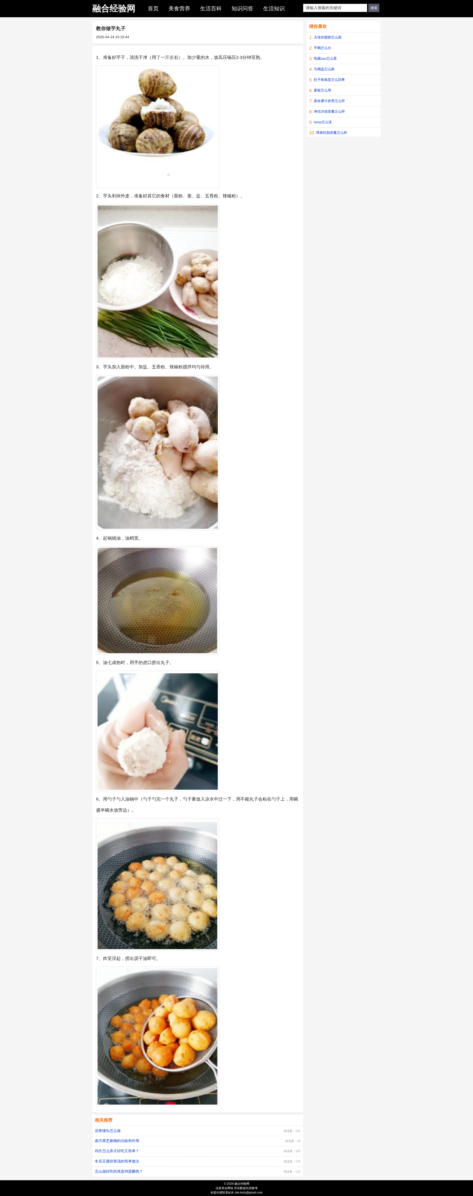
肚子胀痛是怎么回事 (329, 80)
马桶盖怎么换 (324, 69)
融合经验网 (113, 8)
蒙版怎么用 (322, 90)
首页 (153, 8)
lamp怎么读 (323, 122)
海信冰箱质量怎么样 (329, 111)
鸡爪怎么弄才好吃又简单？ (117, 1151)
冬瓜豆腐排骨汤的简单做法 (117, 1161)
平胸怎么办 (322, 48)
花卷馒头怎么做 (108, 1130)
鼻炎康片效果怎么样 (329, 101)
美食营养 (179, 8)
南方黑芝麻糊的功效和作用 (117, 1141)
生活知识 (274, 8)
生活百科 (211, 8)
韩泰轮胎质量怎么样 (331, 133)
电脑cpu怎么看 (325, 58)
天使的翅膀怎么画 (327, 37)
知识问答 (242, 8)
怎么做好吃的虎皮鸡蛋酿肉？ (119, 1171)
